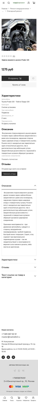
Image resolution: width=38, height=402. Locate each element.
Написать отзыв (9, 174)
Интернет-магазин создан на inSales (19, 391)
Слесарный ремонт (14, 11)
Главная (4, 9)
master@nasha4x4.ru (11, 337)
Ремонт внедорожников (19, 9)
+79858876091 (19, 378)
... (2, 11)
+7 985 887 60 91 (9, 334)
